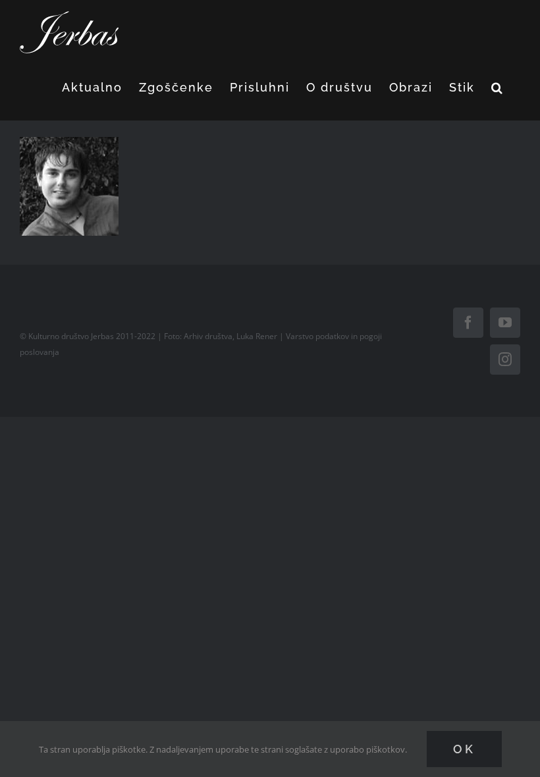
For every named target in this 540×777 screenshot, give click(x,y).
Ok (464, 749)
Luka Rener (256, 336)
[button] (497, 88)
